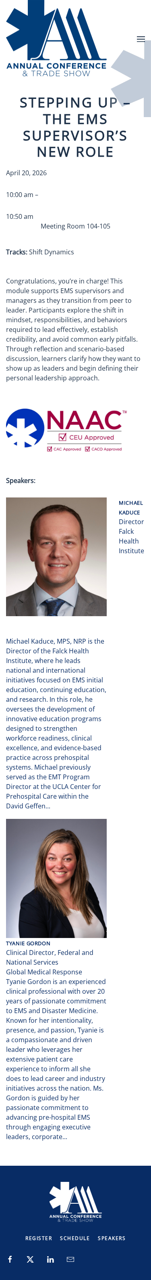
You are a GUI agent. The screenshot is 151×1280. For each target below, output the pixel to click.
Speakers (112, 1238)
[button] (141, 39)
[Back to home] (56, 39)
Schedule (75, 1238)
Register (38, 1238)
